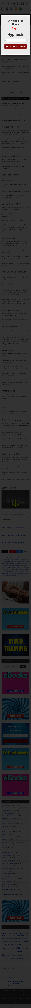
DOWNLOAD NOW (15, 46)
